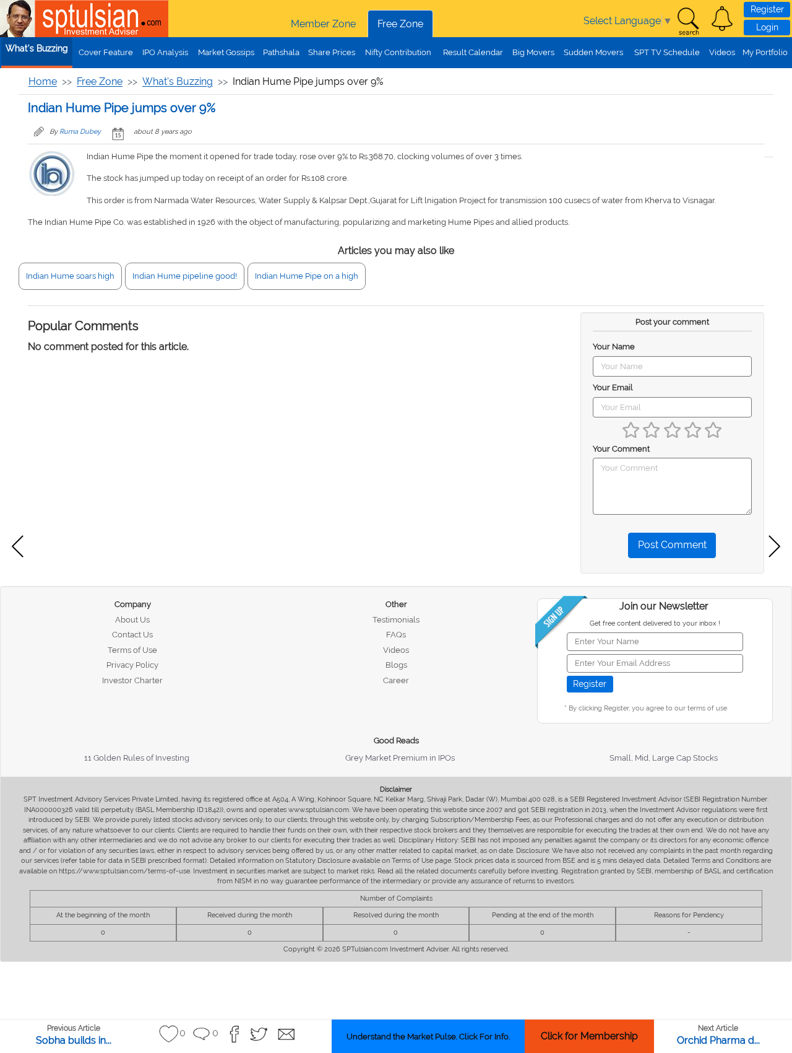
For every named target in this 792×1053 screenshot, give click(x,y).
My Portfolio (765, 52)
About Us (132, 619)
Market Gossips (226, 52)
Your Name (614, 346)
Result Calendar (473, 52)
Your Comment (621, 448)
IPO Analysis (165, 52)
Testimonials (396, 619)
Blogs (396, 665)
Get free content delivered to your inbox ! (655, 623)
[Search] (688, 21)
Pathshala (281, 52)
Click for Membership (589, 1036)
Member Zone (323, 24)
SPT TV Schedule (667, 52)
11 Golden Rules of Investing (136, 757)
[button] (722, 18)
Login (767, 27)
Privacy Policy (132, 665)
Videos (722, 52)
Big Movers (533, 52)
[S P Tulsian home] (18, 18)
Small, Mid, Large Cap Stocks (663, 757)
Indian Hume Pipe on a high (306, 276)
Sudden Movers (593, 52)
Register (767, 9)
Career (396, 680)
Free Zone (400, 24)
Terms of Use (132, 650)
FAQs (396, 634)
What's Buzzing (37, 48)
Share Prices (331, 52)
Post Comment (672, 545)
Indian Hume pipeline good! (184, 276)
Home (42, 81)
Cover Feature (106, 52)
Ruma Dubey (80, 132)
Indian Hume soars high (70, 276)
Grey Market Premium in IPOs (400, 757)
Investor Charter (132, 680)
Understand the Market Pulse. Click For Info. (428, 1036)
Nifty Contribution (398, 52)
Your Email (613, 387)
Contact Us (132, 634)
